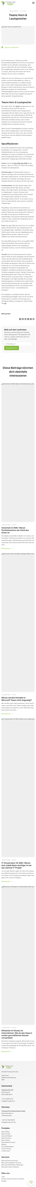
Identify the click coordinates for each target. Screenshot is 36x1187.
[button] (18, 466)
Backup (3, 1144)
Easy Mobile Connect (8, 1142)
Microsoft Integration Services (11, 1163)
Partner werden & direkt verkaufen (12, 1179)
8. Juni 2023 (23, 11)
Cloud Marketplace (7, 1146)
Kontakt (3, 1181)
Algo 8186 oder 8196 (20, 163)
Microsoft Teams (14, 11)
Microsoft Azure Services (9, 1160)
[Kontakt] (31, 1182)
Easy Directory (6, 1138)
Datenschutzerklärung (8, 1077)
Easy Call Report (6, 1136)
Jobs (3, 1177)
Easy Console (5, 1134)
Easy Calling (5, 1132)
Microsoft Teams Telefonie (10, 1167)
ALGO (17, 106)
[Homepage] (7, 1068)
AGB (2, 1080)
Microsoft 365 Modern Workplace (12, 1165)
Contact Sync (5, 1151)
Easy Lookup (5, 1140)
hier (5, 303)
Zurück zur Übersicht (11, 47)
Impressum (5, 1075)
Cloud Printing (6, 1149)
